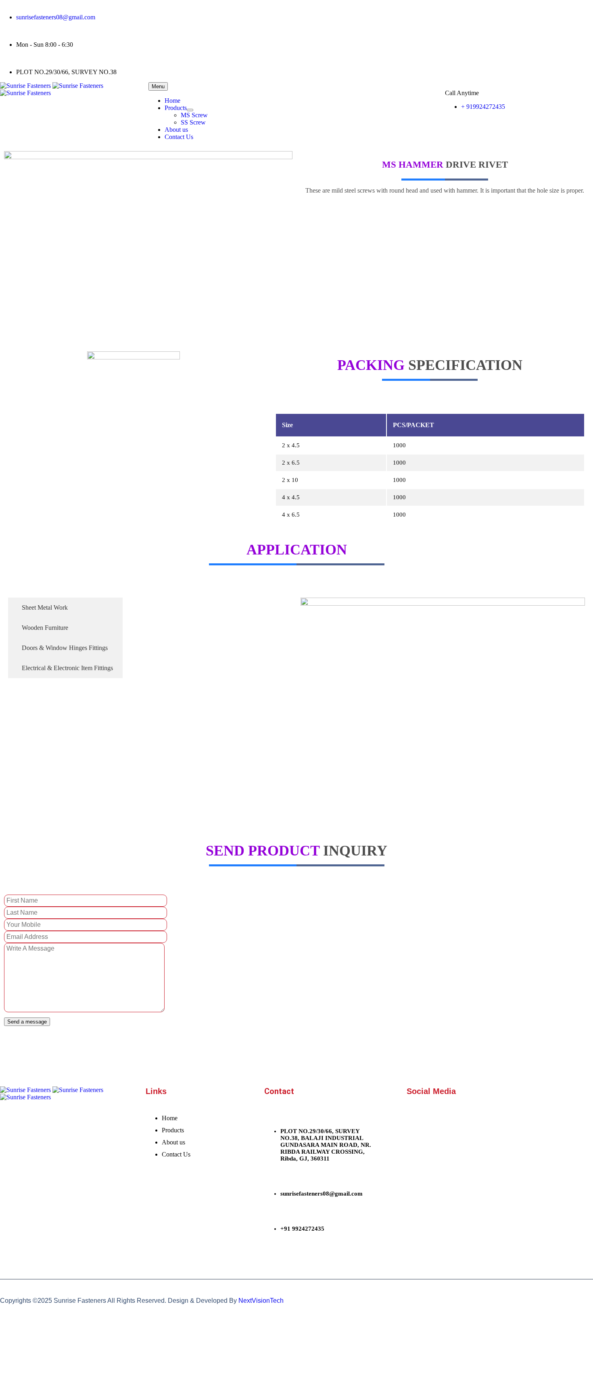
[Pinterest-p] (471, 10)
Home (172, 100)
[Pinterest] (488, 1120)
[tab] (65, 608)
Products (176, 107)
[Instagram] (449, 10)
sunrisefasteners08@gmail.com (55, 17)
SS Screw (193, 122)
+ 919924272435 (483, 106)
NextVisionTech (261, 1300)
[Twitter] (427, 10)
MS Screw (194, 115)
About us (176, 129)
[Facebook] (405, 10)
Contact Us (179, 136)
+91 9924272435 (302, 1228)
